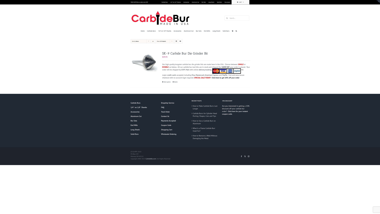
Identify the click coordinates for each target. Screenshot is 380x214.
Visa (193, 75)
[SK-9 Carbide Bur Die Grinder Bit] (143, 61)
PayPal (224, 75)
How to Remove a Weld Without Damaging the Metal (205, 137)
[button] (236, 31)
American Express (211, 75)
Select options (167, 82)
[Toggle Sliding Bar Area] (378, 2)
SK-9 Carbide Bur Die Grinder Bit (185, 53)
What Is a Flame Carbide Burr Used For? (204, 129)
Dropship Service (167, 103)
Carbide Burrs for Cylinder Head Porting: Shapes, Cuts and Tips (205, 114)
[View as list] (180, 41)
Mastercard (200, 75)
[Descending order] (153, 41)
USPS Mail (185, 70)
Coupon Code (166, 125)
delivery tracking (205, 70)
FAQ (162, 107)
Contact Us (165, 116)
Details (176, 82)
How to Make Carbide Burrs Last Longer (205, 107)
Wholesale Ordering (168, 134)
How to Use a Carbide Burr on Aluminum (204, 122)
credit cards (171, 75)
